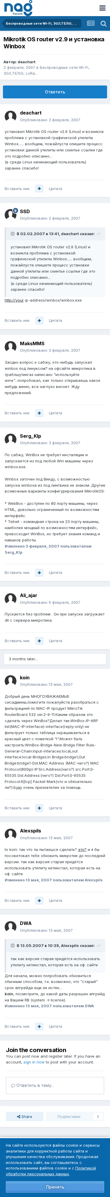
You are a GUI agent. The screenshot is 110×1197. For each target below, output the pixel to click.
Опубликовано (50, 119)
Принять (55, 1186)
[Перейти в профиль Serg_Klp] (10, 439)
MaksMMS (32, 343)
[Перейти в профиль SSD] (10, 215)
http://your (14, 300)
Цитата (55, 188)
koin (25, 677)
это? (82, 849)
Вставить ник (17, 188)
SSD (25, 211)
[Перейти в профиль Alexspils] (10, 834)
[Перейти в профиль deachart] (10, 116)
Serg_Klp (30, 436)
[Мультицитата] (39, 188)
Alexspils (30, 831)
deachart (26, 61)
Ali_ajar (28, 595)
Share (26, 1116)
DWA (26, 923)
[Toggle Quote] (13, 233)
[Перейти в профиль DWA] (10, 927)
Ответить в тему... (34, 1085)
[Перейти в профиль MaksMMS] (10, 347)
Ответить (55, 91)
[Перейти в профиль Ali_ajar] (10, 599)
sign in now (34, 1062)
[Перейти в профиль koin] (10, 681)
